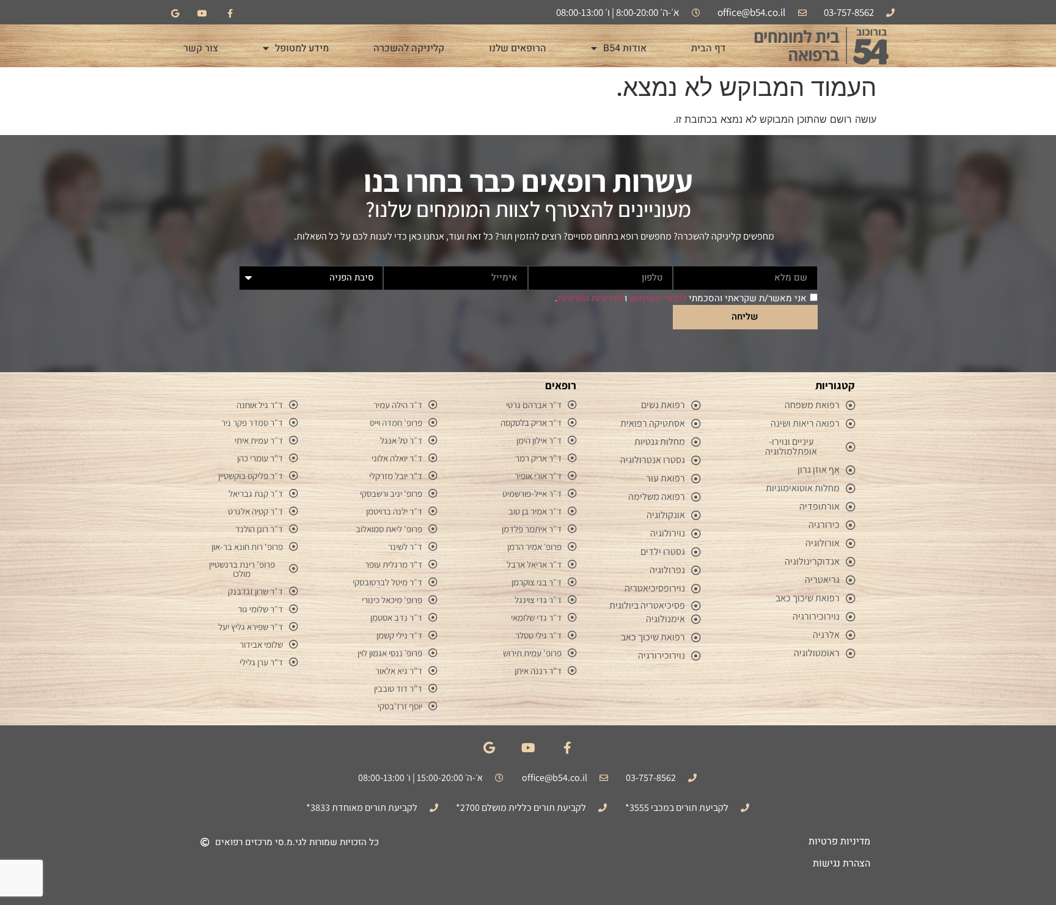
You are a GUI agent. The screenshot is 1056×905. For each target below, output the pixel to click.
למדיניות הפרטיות (591, 298)
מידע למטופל (302, 48)
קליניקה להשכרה (408, 48)
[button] (290, 842)
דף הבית (708, 48)
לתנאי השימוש (657, 298)
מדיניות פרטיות (839, 841)
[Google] (175, 13)
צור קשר (200, 48)
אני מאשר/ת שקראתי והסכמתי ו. (681, 298)
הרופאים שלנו (517, 48)
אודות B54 (625, 48)
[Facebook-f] (230, 13)
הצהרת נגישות (841, 863)
